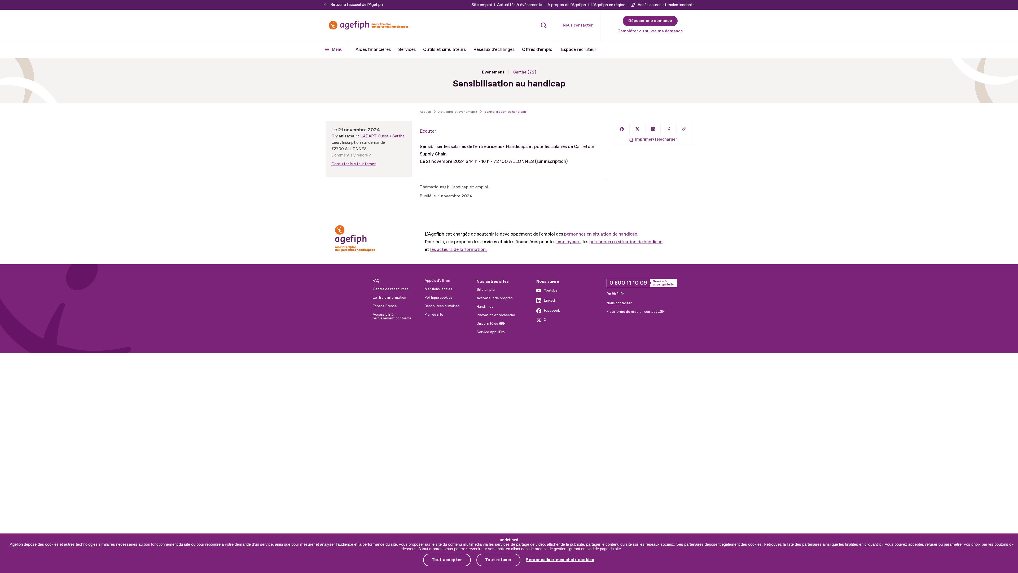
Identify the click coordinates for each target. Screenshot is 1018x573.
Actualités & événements (519, 4)
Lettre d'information (389, 297)
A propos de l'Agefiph (566, 4)
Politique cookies (439, 297)
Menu (337, 49)
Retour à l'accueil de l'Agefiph (356, 4)
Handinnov (485, 307)
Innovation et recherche (496, 315)
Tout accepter (447, 559)
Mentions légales (438, 289)
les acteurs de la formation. (458, 249)
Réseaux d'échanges (494, 49)
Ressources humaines (442, 306)
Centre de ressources (391, 289)
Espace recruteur (578, 49)
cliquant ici (874, 544)
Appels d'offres (437, 281)
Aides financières (373, 49)
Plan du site (434, 314)
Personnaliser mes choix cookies (560, 559)
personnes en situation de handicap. (601, 234)
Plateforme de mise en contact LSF (635, 312)
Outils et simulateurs (444, 49)
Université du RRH (491, 323)
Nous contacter (578, 25)
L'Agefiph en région (608, 4)
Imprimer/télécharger (656, 139)
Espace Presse (385, 306)
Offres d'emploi (538, 49)
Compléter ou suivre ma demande (650, 31)
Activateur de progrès (495, 298)
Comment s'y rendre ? (351, 155)
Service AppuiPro (491, 332)
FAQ (376, 281)
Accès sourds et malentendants (666, 4)
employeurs (568, 242)
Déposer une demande (650, 20)
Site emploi (481, 4)
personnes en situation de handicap (625, 242)
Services (407, 49)
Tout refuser (498, 559)
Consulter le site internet (353, 164)
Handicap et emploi (469, 187)
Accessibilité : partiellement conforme (392, 316)
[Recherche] (544, 25)
